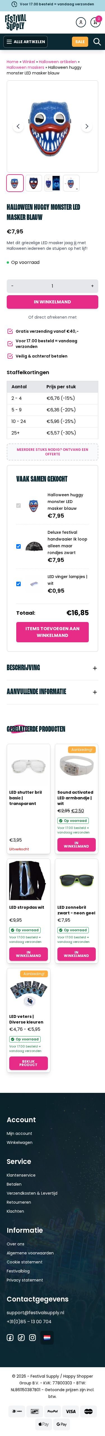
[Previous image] (18, 126)
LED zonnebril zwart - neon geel (76, 910)
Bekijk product (28, 1063)
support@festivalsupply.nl (35, 1312)
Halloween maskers (25, 67)
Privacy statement (25, 1280)
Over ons (15, 1244)
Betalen (14, 1184)
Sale (80, 42)
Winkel (28, 62)
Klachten (15, 1211)
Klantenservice (21, 1175)
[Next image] (86, 126)
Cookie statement (25, 1262)
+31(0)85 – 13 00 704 (29, 1321)
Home (12, 62)
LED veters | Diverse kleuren (26, 1019)
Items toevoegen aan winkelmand (52, 632)
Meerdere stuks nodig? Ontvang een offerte (52, 451)
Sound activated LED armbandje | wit (75, 797)
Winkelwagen (19, 1142)
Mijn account (19, 1133)
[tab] (52, 668)
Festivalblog (18, 1271)
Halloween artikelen (58, 62)
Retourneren (19, 1202)
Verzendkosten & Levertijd (32, 1193)
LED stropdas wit (26, 907)
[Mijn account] (81, 22)
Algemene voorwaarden (30, 1253)
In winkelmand (52, 302)
